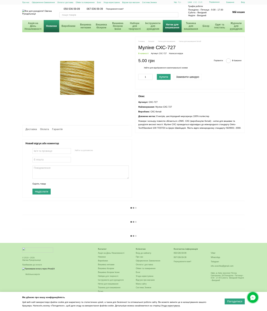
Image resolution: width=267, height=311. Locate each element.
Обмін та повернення (85, 2)
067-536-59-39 (95, 9)
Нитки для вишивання (172, 26)
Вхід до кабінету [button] (143, 253)
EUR (200, 2)
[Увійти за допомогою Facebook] (96, 150)
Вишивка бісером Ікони (117, 26)
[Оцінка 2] (55, 184)
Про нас (25, 2)
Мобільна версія (32, 274)
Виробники (68, 26)
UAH (190, 2)
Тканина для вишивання (191, 26)
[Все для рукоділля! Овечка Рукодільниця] (37, 250)
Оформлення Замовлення (43, 2)
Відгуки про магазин (131, 2)
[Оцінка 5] (70, 184)
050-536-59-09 (72, 9)
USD (195, 2)
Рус (179, 2)
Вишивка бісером (101, 26)
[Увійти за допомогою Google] (101, 150)
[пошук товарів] (175, 14)
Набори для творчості (135, 26)
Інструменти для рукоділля (153, 26)
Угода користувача (112, 2)
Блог (99, 2)
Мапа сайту (141, 284)
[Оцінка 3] (60, 184)
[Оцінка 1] (51, 184)
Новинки (51, 26)
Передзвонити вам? (115, 9)
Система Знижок (149, 2)
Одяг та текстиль (219, 26)
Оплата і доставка (65, 2)
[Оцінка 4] (65, 184)
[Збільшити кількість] (150, 77)
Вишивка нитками (85, 26)
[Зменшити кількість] (140, 77)
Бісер (206, 26)
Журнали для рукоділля (236, 26)
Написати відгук (176, 53)
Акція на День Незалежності (33, 26)
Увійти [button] (146, 68)
